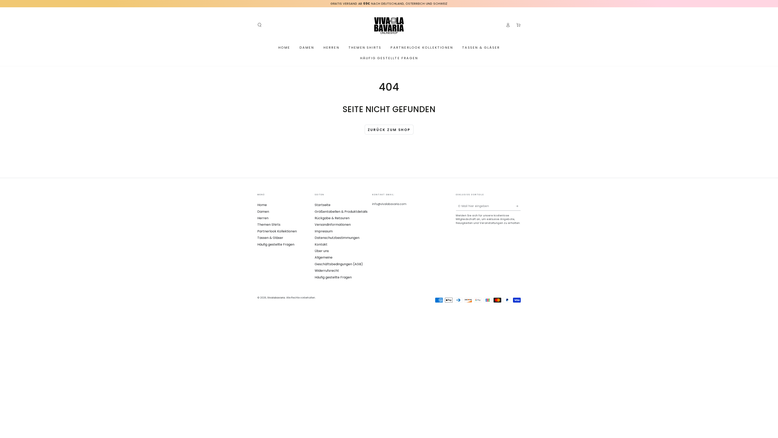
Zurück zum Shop (389, 129)
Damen (263, 211)
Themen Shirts (268, 224)
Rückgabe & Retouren (332, 218)
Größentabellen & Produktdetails (341, 211)
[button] (259, 24)
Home (262, 205)
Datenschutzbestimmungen (337, 237)
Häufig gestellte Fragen (275, 244)
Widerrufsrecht (327, 270)
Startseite (322, 205)
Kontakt (321, 244)
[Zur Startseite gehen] (389, 25)
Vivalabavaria (276, 297)
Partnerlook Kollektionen (277, 231)
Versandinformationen (333, 224)
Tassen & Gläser (270, 237)
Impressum (324, 231)
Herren (262, 218)
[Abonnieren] (518, 206)
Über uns (322, 251)
